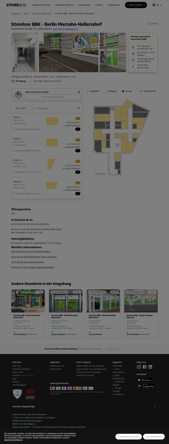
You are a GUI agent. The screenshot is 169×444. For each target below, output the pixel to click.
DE (157, 5)
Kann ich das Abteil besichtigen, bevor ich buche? (34, 257)
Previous (14, 53)
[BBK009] (77, 150)
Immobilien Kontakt (85, 376)
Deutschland (118, 372)
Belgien (116, 385)
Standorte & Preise (41, 5)
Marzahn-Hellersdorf (42, 14)
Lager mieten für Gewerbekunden (91, 369)
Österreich (117, 366)
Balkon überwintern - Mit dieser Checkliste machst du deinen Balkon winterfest (49, 427)
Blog (14, 379)
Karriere (99, 5)
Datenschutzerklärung (13, 440)
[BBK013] (77, 193)
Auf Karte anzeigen (64, 29)
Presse (15, 382)
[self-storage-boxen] (17, 394)
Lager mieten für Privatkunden (90, 366)
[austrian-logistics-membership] (28, 394)
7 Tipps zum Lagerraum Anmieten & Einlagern (34, 418)
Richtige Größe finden (53, 97)
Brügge (118, 388)
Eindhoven (120, 382)
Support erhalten (114, 349)
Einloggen (136, 5)
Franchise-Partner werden (88, 372)
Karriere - (23, 376)
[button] (157, 5)
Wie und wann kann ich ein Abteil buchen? (30, 252)
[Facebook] (145, 367)
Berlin (26, 14)
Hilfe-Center (18, 372)
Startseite (15, 14)
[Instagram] (139, 367)
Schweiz (116, 391)
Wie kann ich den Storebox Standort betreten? (32, 267)
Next (122, 53)
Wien (117, 369)
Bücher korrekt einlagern (24, 424)
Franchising (84, 5)
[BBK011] (77, 172)
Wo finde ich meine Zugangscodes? (27, 262)
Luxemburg (118, 395)
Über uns (16, 366)
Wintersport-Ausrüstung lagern (27, 421)
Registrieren (114, 5)
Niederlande (118, 379)
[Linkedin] (150, 367)
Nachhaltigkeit (19, 385)
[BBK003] (77, 129)
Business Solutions (65, 5)
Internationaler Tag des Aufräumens (29, 415)
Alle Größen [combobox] (21, 108)
